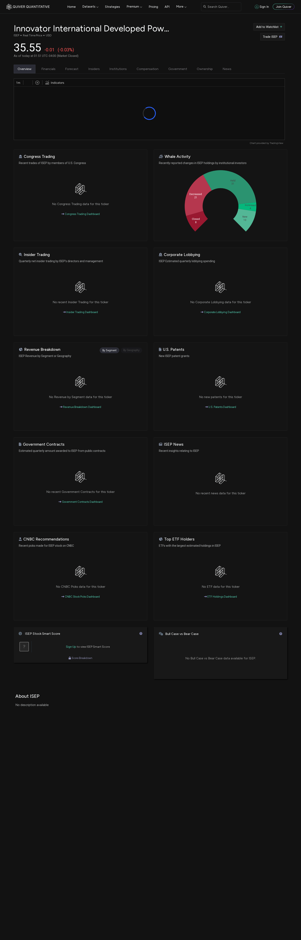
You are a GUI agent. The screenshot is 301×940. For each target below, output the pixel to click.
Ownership (205, 69)
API (167, 7)
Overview (25, 69)
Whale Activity (177, 156)
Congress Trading (39, 156)
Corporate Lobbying (182, 255)
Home (71, 7)
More (179, 6)
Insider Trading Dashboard (82, 312)
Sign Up (71, 646)
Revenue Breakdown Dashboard (81, 407)
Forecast (71, 69)
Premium (133, 6)
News (227, 69)
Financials (48, 69)
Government (177, 69)
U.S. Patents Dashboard (222, 407)
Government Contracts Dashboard (82, 501)
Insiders (94, 69)
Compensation (147, 69)
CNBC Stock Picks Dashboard (82, 596)
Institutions (118, 69)
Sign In (264, 7)
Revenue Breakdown (42, 349)
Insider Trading (37, 255)
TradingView (276, 143)
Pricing (153, 7)
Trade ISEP (270, 37)
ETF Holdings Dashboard (222, 596)
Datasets (88, 6)
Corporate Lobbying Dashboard (222, 312)
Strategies (112, 7)
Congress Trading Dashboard (82, 214)
